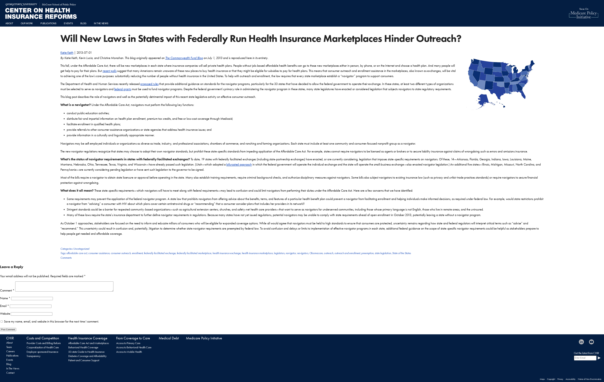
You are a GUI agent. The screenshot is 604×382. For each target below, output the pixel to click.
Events (9, 360)
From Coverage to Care (133, 338)
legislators (279, 253)
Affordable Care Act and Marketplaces (88, 343)
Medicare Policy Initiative (204, 338)
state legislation (383, 253)
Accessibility (570, 379)
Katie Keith (66, 52)
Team (9, 347)
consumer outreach (121, 253)
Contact (10, 372)
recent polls (109, 71)
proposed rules (149, 84)
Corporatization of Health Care (43, 347)
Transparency (33, 356)
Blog (8, 364)
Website (5, 313)
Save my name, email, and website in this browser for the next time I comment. (51, 321)
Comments (65, 257)
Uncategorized (81, 248)
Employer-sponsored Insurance (42, 352)
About (9, 342)
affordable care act (76, 253)
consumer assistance (98, 253)
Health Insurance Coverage (87, 338)
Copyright (551, 379)
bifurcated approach (239, 164)
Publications (12, 355)
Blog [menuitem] (83, 23)
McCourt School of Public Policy (59, 5)
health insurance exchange (226, 253)
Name (5, 298)
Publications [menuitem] (48, 23)
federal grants (122, 89)
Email (4, 306)
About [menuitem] (9, 23)
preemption (367, 253)
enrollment (137, 253)
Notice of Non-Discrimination (589, 379)
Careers (10, 351)
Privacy (560, 379)
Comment (7, 290)
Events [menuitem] (68, 23)
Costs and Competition (42, 338)
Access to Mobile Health (129, 352)
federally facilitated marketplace (194, 253)
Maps (542, 379)
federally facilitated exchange (160, 253)
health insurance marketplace (257, 253)
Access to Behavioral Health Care (133, 347)
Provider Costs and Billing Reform (44, 343)
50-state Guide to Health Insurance (86, 352)
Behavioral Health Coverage (83, 347)
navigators (302, 253)
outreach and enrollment (347, 253)
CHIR (10, 338)
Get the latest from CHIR (586, 353)
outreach (328, 253)
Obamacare (316, 253)
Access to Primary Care (128, 343)
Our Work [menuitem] (27, 23)
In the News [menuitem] (101, 23)
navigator (291, 253)
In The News (12, 368)
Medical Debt (169, 338)
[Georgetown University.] (21, 4)
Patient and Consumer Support (83, 360)
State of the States (401, 253)
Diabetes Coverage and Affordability (87, 356)
